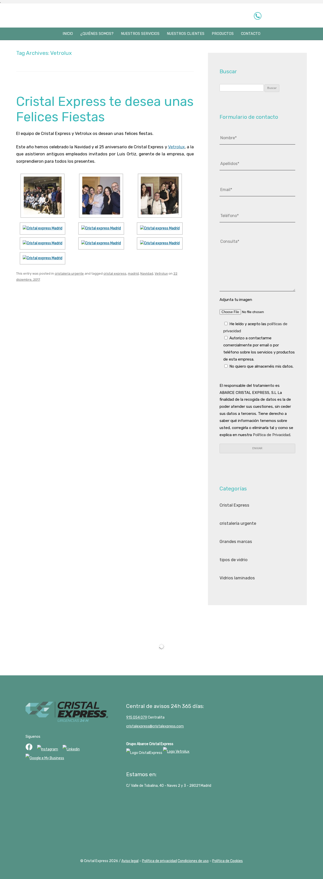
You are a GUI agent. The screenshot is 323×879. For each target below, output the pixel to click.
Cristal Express (37, 16)
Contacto (250, 34)
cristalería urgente (69, 273)
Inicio (68, 34)
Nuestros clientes (185, 34)
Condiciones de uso (193, 861)
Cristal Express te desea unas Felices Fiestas (105, 109)
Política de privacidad (159, 861)
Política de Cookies (227, 861)
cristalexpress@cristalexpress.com (155, 726)
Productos (223, 34)
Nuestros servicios (140, 34)
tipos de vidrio (234, 559)
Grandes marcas (236, 541)
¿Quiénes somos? (97, 34)
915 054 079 (284, 15)
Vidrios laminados (237, 577)
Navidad (146, 273)
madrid (133, 273)
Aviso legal (130, 861)
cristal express (114, 273)
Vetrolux (176, 146)
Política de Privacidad (271, 435)
